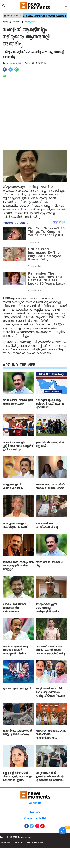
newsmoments (13, 63)
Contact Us (17, 843)
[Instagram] (37, 826)
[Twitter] (32, 826)
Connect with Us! (35, 819)
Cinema (17, 22)
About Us (35, 803)
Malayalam (30, 22)
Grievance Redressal (33, 843)
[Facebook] (26, 826)
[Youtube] (42, 826)
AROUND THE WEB (19, 365)
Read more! (35, 812)
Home (5, 22)
